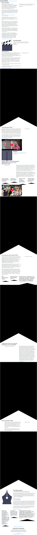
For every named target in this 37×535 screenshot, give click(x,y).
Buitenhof (3, 275)
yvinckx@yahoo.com (4, 38)
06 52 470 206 (10, 38)
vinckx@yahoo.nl (18, 498)
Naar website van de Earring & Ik (6, 68)
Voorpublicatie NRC (21, 361)
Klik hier (13, 8)
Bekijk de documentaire (5, 138)
